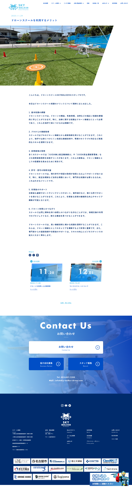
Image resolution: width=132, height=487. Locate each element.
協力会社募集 (115, 435)
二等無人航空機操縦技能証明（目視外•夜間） (22, 437)
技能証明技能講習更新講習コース (20, 443)
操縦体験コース (16, 446)
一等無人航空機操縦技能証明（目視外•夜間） (22, 433)
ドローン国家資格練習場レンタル (20, 449)
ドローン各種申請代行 (50, 437)
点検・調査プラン (49, 433)
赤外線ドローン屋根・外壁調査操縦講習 (21, 440)
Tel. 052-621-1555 (66, 377)
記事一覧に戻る (66, 303)
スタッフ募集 (115, 439)
